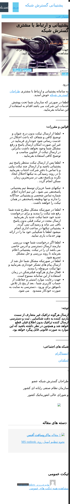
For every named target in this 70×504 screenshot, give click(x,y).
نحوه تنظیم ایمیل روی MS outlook (43, 441)
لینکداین (63, 360)
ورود (16, 7)
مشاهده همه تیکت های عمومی (48, 488)
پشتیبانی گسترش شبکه (44, 5)
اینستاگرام (61, 353)
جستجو (27, 70)
